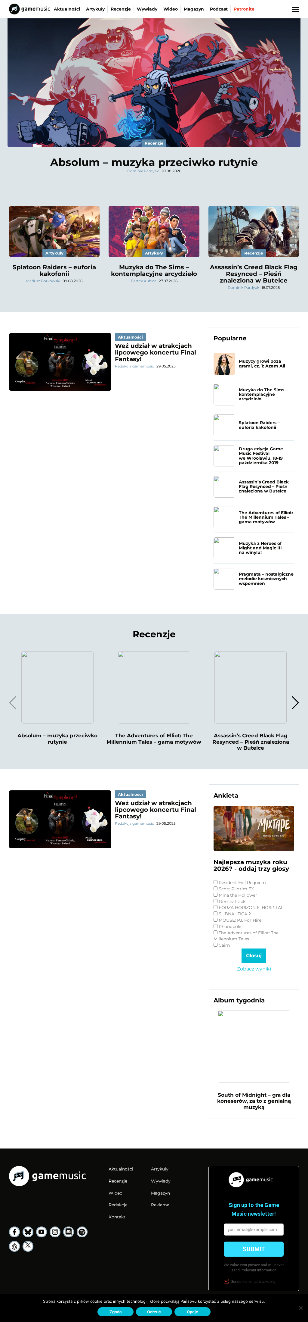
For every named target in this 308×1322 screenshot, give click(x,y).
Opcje (192, 1311)
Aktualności (67, 9)
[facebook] (14, 1232)
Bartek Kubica (143, 281)
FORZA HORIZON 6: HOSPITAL (251, 907)
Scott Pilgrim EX (236, 889)
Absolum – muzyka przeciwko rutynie (154, 162)
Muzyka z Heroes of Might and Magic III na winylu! (260, 548)
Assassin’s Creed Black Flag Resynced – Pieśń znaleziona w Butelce (253, 274)
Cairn (224, 945)
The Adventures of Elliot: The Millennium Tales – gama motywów (266, 517)
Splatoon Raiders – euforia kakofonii (54, 270)
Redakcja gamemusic (134, 366)
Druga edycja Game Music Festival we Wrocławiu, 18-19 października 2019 (261, 455)
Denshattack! (233, 901)
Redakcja (118, 1205)
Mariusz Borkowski (43, 281)
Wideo (170, 9)
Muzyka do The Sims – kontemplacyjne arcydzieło (154, 270)
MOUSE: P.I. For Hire (240, 920)
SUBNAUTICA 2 (235, 914)
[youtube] (41, 1232)
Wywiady (147, 9)
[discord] (68, 1232)
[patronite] (14, 1246)
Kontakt (117, 1217)
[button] (295, 702)
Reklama (160, 1205)
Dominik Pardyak (143, 171)
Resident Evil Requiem (242, 882)
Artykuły (95, 9)
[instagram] (55, 1232)
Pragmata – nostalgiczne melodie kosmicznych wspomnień (266, 578)
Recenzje (121, 9)
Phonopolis (230, 926)
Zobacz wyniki (254, 969)
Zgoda (115, 1311)
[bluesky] (28, 1232)
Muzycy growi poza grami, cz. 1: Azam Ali (262, 363)
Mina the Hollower (238, 895)
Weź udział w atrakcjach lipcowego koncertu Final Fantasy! (155, 352)
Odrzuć (154, 1311)
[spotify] (82, 1232)
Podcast (219, 9)
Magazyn (194, 9)
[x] (28, 1246)
